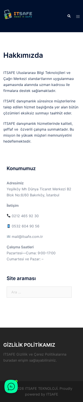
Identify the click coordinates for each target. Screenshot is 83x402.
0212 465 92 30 (25, 216)
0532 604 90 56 (25, 226)
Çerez (39, 354)
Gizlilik (22, 354)
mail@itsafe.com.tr (27, 236)
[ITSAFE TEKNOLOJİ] (18, 16)
